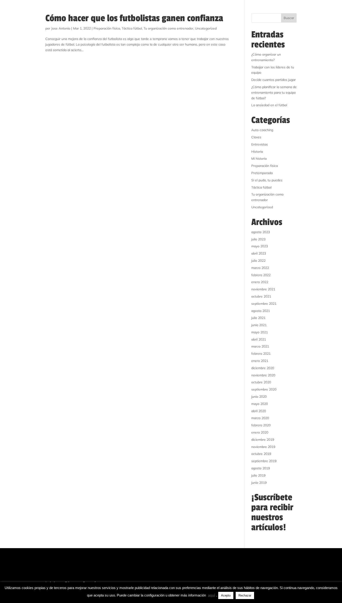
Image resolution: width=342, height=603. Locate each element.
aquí (211, 595)
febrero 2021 (261, 353)
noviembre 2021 (263, 289)
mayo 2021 (259, 332)
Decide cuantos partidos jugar (273, 80)
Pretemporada (262, 173)
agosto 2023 (260, 232)
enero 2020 (259, 432)
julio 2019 (258, 475)
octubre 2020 (261, 382)
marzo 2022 (260, 268)
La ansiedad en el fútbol (269, 105)
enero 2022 (259, 282)
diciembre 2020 (262, 368)
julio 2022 (258, 260)
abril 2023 (258, 253)
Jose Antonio (60, 28)
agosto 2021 (260, 311)
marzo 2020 (260, 418)
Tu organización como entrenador (168, 28)
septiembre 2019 (263, 461)
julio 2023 (258, 239)
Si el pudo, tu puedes (266, 180)
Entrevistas (259, 144)
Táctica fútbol (132, 28)
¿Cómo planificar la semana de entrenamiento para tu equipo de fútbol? (274, 92)
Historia (257, 151)
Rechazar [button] (244, 595)
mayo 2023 (259, 246)
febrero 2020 (261, 425)
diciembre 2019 (262, 439)
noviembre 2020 (263, 375)
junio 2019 (259, 482)
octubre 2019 (261, 454)
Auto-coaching (262, 130)
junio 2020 (259, 396)
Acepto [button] (226, 595)
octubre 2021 (261, 296)
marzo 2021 (260, 346)
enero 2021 (259, 361)
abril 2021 (258, 339)
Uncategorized (206, 28)
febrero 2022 (261, 275)
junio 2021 (259, 325)
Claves (256, 137)
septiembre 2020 (263, 389)
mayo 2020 (259, 404)
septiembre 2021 (263, 304)
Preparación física (107, 28)
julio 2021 (258, 318)
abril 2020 (258, 411)
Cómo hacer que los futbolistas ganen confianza (134, 18)
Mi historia (259, 158)
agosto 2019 (260, 468)
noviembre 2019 (263, 447)
